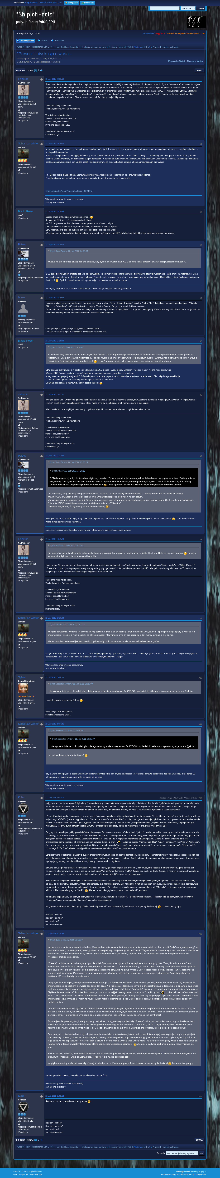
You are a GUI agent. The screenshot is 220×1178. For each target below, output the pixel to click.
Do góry (20, 1140)
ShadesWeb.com (35, 1175)
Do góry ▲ (202, 1172)
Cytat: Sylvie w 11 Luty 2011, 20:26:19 (66, 730)
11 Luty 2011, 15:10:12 (54, 245)
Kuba (21, 797)
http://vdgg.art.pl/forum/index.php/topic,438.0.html (69, 191)
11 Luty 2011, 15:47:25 (54, 539)
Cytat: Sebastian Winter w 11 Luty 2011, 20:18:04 (71, 684)
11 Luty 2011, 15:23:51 (54, 394)
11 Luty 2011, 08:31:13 (54, 79)
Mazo (21, 297)
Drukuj (199, 70)
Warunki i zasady (190, 1172)
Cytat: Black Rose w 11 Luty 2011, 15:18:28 (69, 462)
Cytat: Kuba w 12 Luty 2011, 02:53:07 (66, 940)
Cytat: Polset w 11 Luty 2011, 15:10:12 (66, 347)
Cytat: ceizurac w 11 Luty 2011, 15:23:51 (67, 624)
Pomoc (179, 1172)
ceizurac (23, 78)
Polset (22, 244)
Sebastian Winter (28, 143)
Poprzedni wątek (176, 61)
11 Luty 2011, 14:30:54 (54, 211)
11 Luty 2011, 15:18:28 (54, 341)
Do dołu (20, 70)
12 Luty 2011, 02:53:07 (54, 798)
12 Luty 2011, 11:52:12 (54, 1096)
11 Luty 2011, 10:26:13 (54, 144)
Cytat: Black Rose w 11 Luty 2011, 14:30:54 (69, 251)
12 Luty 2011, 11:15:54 (54, 933)
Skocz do (161, 1153)
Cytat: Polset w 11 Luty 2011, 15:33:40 (66, 546)
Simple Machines (35, 1172)
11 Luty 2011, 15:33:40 (54, 456)
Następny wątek (195, 61)
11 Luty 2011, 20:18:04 (54, 618)
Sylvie (146, 47)
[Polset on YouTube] (19, 275)
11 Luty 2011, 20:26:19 (54, 677)
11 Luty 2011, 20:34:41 (54, 724)
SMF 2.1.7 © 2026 (20, 1172)
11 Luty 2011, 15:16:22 (54, 298)
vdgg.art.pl (160, 34)
